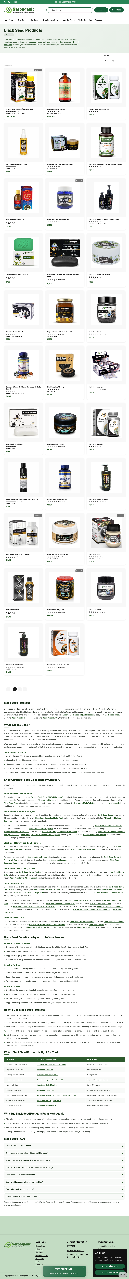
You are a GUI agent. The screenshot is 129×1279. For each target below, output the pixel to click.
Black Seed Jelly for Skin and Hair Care (107, 893)
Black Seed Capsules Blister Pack (49, 818)
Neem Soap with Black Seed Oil (17, 275)
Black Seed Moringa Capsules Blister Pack (59, 832)
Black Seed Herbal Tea (21, 718)
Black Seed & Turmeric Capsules (58, 665)
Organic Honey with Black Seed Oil (59, 332)
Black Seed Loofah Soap (55, 387)
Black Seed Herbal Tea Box (15, 332)
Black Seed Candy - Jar (55, 610)
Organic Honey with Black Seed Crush (85, 849)
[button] (116, 9)
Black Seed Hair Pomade (55, 444)
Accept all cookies (109, 1266)
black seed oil (33, 42)
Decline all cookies (109, 1272)
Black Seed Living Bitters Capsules (18, 554)
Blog (37, 1261)
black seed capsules (55, 42)
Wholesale (39, 1258)
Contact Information (106, 1246)
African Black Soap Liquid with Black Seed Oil (22, 499)
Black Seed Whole (95, 610)
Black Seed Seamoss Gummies (58, 220)
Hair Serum (57, 1100)
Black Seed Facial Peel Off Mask (58, 554)
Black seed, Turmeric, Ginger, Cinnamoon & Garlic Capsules (23, 388)
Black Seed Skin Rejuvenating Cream (60, 164)
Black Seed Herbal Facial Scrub (99, 275)
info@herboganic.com (75, 1250)
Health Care (40, 1246)
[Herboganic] (19, 10)
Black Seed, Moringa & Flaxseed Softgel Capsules (106, 164)
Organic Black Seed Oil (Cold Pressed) (19, 109)
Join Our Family (41, 1255)
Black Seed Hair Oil (12, 610)
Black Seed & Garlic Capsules (41, 829)
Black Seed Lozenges (96, 387)
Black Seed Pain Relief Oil (15, 220)
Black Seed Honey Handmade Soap (60, 903)
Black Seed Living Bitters (56, 109)
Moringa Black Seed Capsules (99, 109)
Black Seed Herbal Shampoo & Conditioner (104, 220)
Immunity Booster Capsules (57, 499)
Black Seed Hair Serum (36, 927)
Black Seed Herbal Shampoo (98, 499)
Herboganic (23, 1276)
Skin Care (39, 1249)
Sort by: (106, 56)
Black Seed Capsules (96, 444)
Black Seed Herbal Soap (14, 444)
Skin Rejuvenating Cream (66, 1095)
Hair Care (39, 1252)
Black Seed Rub (94, 554)
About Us (39, 1264)
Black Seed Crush (95, 332)
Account (103, 10)
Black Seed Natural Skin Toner (16, 164)
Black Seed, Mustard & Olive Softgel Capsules (40, 835)
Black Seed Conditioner (14, 665)
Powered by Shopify (37, 1276)
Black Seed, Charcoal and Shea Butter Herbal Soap (63, 276)
